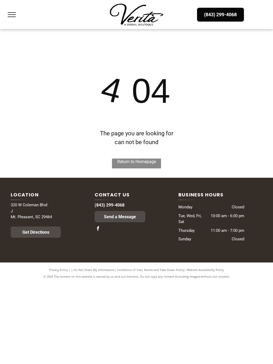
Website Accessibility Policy (205, 270)
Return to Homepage (136, 161)
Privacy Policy (58, 270)
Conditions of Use (129, 270)
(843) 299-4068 (110, 205)
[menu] (12, 15)
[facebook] (98, 229)
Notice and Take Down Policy (164, 270)
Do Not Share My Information (94, 270)
